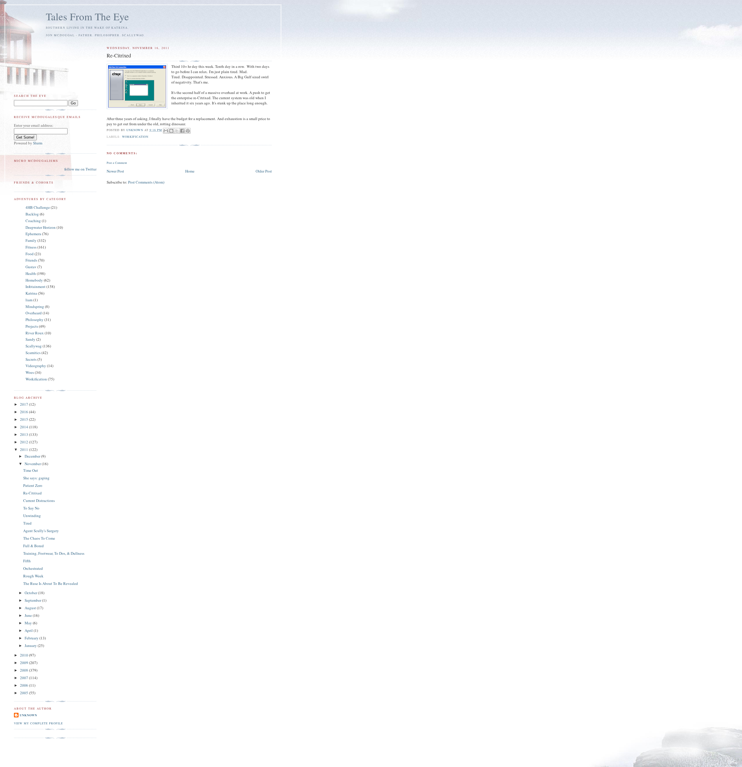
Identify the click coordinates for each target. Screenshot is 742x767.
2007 (24, 677)
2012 (24, 442)
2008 (24, 670)
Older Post (264, 171)
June (29, 615)
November (33, 463)
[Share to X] (177, 131)
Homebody (34, 280)
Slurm (37, 143)
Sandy (30, 339)
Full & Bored (33, 545)
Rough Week (33, 576)
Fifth (27, 560)
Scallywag (34, 346)
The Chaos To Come (39, 538)
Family (31, 240)
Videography (36, 365)
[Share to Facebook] (182, 131)
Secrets (31, 359)
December (33, 456)
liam (29, 299)
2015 (24, 419)
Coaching (33, 220)
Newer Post (115, 171)
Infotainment (36, 286)
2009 (24, 662)
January (31, 645)
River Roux (35, 333)
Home (189, 171)
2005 (24, 692)
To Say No (31, 508)
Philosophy (34, 319)
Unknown (28, 715)
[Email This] (166, 131)
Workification (135, 137)
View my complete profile (38, 723)
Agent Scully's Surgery (41, 530)
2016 (24, 411)
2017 (24, 404)
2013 (24, 434)
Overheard (34, 312)
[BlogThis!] (171, 131)
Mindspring (35, 306)
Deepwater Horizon (41, 227)
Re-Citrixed (32, 493)
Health (31, 273)
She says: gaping (36, 477)
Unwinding (32, 515)
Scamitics (33, 352)
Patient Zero (32, 485)
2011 (24, 449)
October (31, 592)
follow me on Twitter (80, 169)
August (31, 607)
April (29, 630)
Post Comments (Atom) (146, 182)
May (29, 622)
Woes (30, 372)
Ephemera (33, 233)
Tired (27, 523)
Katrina (31, 293)
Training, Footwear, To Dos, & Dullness (53, 553)
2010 (24, 655)
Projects (32, 326)
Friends (31, 260)
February (32, 638)
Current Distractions (39, 500)
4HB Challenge (38, 207)
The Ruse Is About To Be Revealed (50, 583)
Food (30, 253)
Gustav (31, 266)
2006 (24, 685)
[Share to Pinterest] (188, 131)
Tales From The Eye (87, 16)
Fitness (31, 247)
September (33, 600)
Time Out (30, 470)
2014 (24, 426)
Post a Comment (117, 163)
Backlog (32, 214)
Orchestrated (33, 568)
